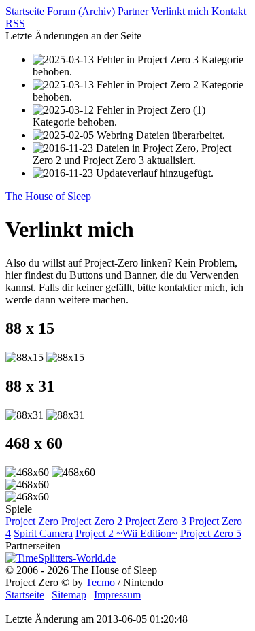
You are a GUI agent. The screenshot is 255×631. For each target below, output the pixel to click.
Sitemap (69, 594)
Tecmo (100, 582)
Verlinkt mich (180, 11)
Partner (133, 11)
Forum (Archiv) (81, 11)
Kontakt (228, 11)
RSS (15, 23)
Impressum (117, 594)
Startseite (24, 11)
